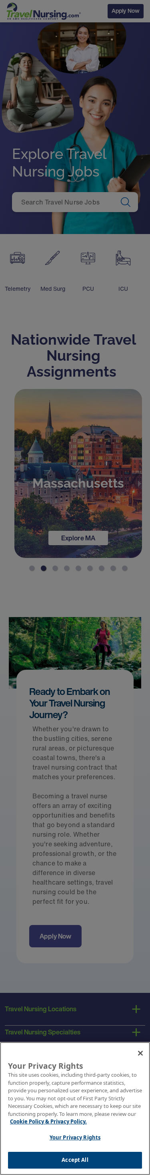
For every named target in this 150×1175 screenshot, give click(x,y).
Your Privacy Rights (75, 1137)
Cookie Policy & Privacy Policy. (48, 1121)
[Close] (140, 1053)
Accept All (75, 1159)
